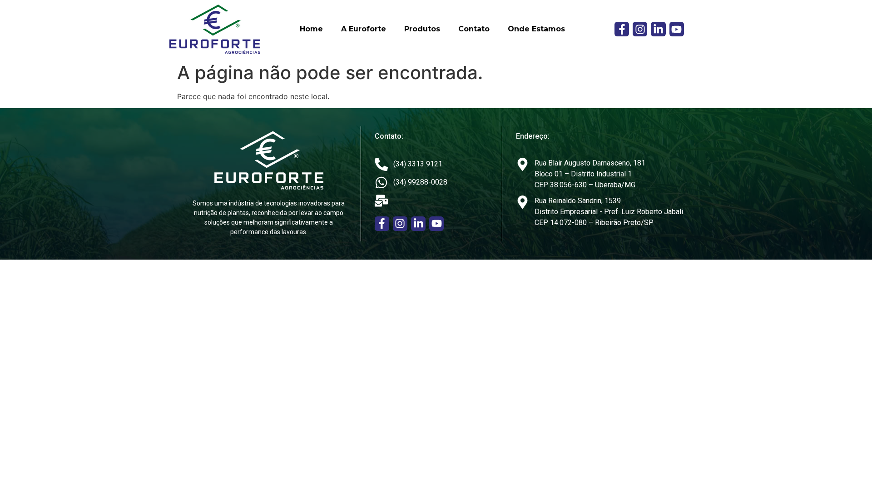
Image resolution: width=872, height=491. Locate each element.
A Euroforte (363, 29)
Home (311, 29)
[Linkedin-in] (658, 29)
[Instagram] (640, 29)
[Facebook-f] (621, 29)
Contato (474, 29)
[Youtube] (676, 29)
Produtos (422, 29)
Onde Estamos (536, 29)
